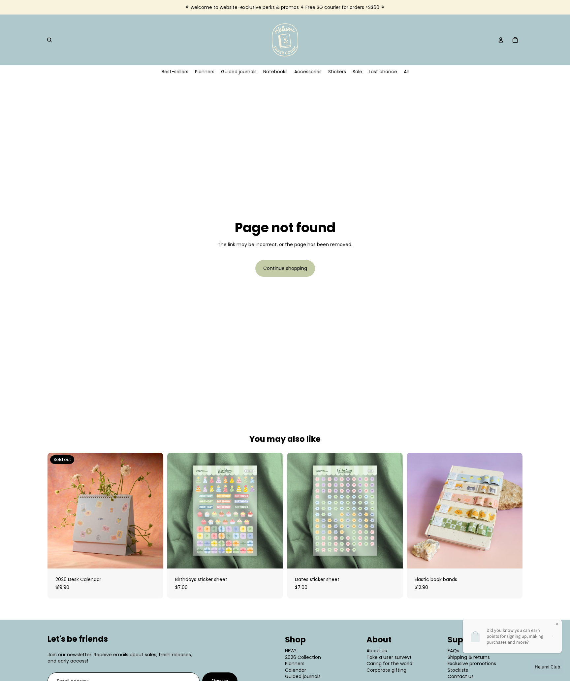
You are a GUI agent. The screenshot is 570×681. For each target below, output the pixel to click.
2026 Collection (303, 657)
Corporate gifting (386, 670)
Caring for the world (389, 663)
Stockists (458, 670)
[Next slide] (153, 510)
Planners (294, 663)
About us (376, 650)
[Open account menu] (500, 40)
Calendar (295, 670)
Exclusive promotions (472, 663)
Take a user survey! (388, 657)
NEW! (290, 650)
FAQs (453, 650)
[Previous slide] (57, 510)
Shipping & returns (469, 657)
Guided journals (303, 676)
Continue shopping (285, 268)
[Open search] (49, 40)
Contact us (461, 676)
